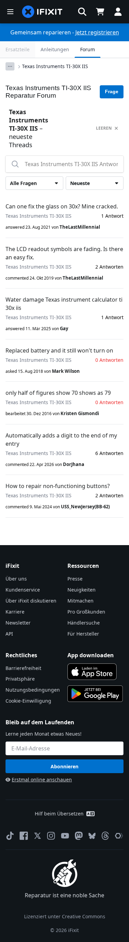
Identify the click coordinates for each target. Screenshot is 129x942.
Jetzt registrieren (97, 32)
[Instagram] (51, 836)
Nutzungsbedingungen (33, 689)
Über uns (16, 578)
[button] (82, 12)
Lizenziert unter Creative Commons (64, 916)
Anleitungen (55, 49)
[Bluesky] (92, 836)
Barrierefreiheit (23, 668)
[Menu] (10, 12)
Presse (75, 578)
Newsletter (18, 622)
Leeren (104, 128)
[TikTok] (10, 836)
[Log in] (118, 12)
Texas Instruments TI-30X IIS (55, 66)
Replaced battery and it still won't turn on (59, 350)
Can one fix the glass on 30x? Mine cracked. (62, 206)
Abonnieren (64, 766)
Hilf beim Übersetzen (59, 813)
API (9, 633)
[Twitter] (37, 836)
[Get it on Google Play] (95, 693)
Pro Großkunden (86, 611)
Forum (87, 49)
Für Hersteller (83, 633)
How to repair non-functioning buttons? (58, 486)
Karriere (15, 611)
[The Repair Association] (119, 836)
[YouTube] (65, 836)
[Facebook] (24, 836)
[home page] (42, 12)
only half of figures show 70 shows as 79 (58, 393)
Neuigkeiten (81, 589)
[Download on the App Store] (92, 671)
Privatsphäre (20, 678)
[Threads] (105, 836)
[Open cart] (100, 12)
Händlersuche (83, 622)
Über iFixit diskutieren (31, 600)
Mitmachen (80, 600)
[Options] (10, 66)
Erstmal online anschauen (42, 779)
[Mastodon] (79, 836)
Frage (111, 91)
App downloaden (90, 655)
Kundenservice (23, 589)
